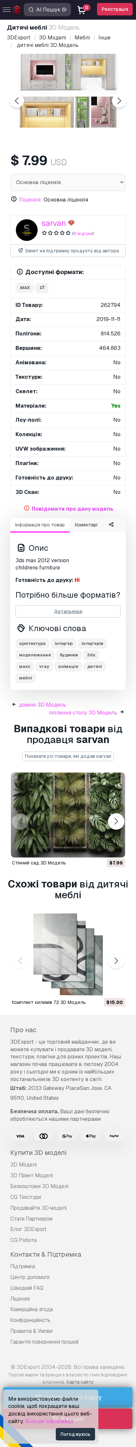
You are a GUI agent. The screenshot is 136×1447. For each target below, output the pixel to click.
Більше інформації (49, 1421)
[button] (116, 822)
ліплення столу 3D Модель (83, 712)
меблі (25, 678)
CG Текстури (25, 1197)
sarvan (53, 223)
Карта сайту (80, 1382)
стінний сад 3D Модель (39, 863)
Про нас (23, 1030)
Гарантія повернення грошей (44, 1341)
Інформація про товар (40, 525)
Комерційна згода (31, 1309)
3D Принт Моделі (31, 1175)
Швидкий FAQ (27, 1288)
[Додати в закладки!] (115, 848)
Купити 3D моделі (38, 1152)
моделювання (35, 655)
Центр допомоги (30, 1277)
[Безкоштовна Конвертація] (42, 288)
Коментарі (86, 525)
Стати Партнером (31, 1218)
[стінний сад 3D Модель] (68, 815)
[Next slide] (119, 101)
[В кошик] (102, 848)
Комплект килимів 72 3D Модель (49, 1002)
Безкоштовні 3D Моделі (39, 1186)
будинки (69, 655)
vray (44, 666)
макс (24, 666)
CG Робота (23, 1240)
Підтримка (22, 1266)
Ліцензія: (30, 199)
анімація (68, 666)
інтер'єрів (92, 643)
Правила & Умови (31, 1331)
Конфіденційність (30, 1320)
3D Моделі (23, 1164)
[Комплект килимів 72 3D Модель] (68, 954)
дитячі (94, 666)
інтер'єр (64, 643)
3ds (91, 655)
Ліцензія (20, 1298)
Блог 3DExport (28, 1229)
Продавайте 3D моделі (38, 1207)
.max (24, 287)
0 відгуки (83, 233)
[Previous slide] (17, 101)
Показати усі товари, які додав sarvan (68, 756)
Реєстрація (115, 9)
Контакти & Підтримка (45, 1254)
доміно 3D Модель (42, 704)
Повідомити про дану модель (72, 508)
